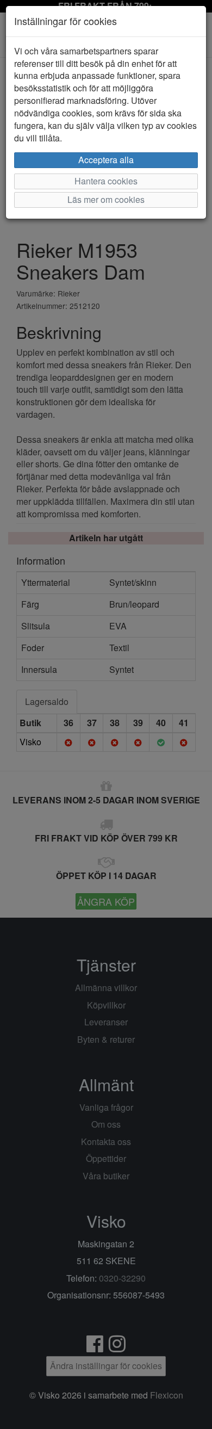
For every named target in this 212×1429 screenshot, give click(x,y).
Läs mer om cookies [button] (106, 199)
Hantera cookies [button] (106, 181)
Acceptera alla (106, 159)
